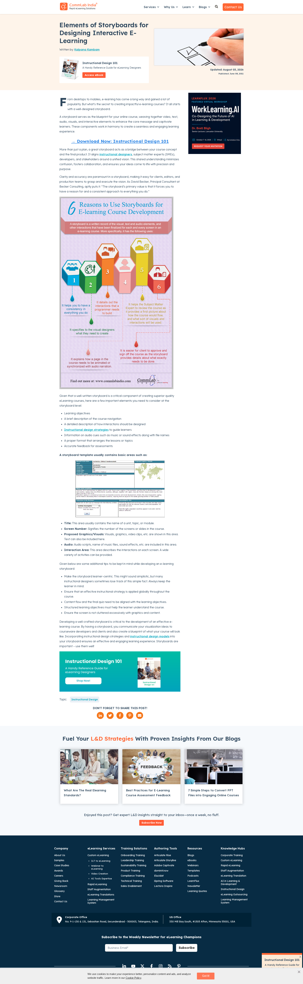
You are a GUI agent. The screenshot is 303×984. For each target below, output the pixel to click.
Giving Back (61, 881)
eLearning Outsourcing (234, 894)
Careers (58, 875)
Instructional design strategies (86, 429)
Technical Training (131, 881)
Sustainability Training (133, 865)
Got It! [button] (205, 975)
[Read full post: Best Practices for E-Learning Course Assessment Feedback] (151, 766)
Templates (193, 870)
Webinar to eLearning (97, 867)
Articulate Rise (162, 855)
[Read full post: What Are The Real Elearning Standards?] (89, 766)
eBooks (191, 860)
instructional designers (115, 154)
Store (57, 896)
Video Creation (99, 873)
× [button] (299, 972)
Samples (59, 860)
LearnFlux (193, 881)
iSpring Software (163, 881)
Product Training (130, 870)
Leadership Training (132, 860)
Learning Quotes (197, 891)
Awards (58, 870)
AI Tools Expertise (101, 878)
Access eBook (94, 75)
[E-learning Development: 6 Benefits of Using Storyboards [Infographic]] (116, 388)
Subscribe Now (152, 822)
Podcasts (192, 875)
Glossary (59, 891)
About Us (59, 855)
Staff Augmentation (99, 889)
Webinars (192, 865)
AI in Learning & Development (230, 882)
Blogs (203, 7)
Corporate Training (232, 855)
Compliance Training (133, 875)
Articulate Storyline (165, 860)
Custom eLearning (98, 855)
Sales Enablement (131, 886)
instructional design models (149, 636)
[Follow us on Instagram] (160, 966)
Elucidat (159, 875)
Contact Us (233, 7)
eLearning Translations (100, 894)
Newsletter (193, 886)
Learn (187, 7)
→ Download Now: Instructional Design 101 (120, 141)
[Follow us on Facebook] (151, 966)
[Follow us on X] (142, 966)
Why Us (169, 7)
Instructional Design (84, 699)
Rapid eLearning (97, 884)
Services (150, 7)
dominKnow (161, 870)
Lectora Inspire (163, 886)
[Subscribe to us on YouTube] (133, 966)
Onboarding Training (133, 855)
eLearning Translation (233, 875)
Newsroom (60, 886)
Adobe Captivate (164, 865)
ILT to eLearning (100, 860)
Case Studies (61, 865)
